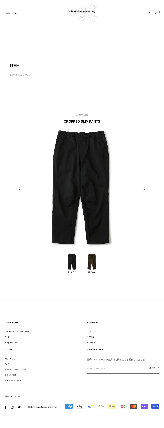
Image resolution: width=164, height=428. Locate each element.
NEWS (90, 337)
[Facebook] (5, 407)
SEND (152, 368)
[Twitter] (19, 407)
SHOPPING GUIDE (16, 369)
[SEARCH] (16, 13)
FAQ (7, 364)
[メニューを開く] (8, 13)
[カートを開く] (156, 13)
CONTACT (10, 375)
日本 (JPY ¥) (10, 396)
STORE (91, 342)
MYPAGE (10, 359)
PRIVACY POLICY (15, 380)
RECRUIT (92, 332)
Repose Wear (13, 342)
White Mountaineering (18, 332)
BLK (7, 337)
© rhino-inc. (33, 407)
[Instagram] (12, 407)
